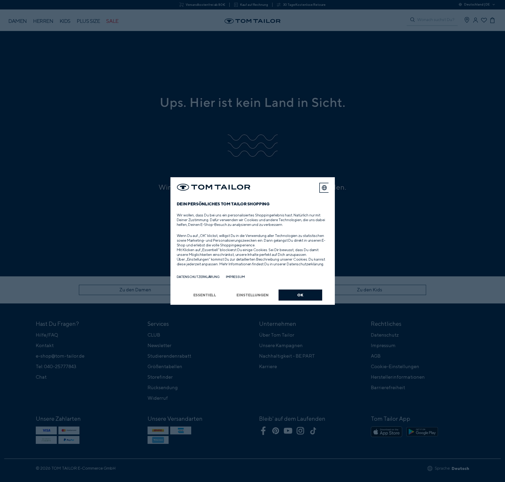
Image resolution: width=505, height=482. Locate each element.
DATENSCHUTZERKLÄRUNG (198, 277)
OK (300, 295)
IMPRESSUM (235, 277)
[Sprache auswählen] (324, 188)
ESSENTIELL (204, 295)
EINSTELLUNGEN (252, 295)
